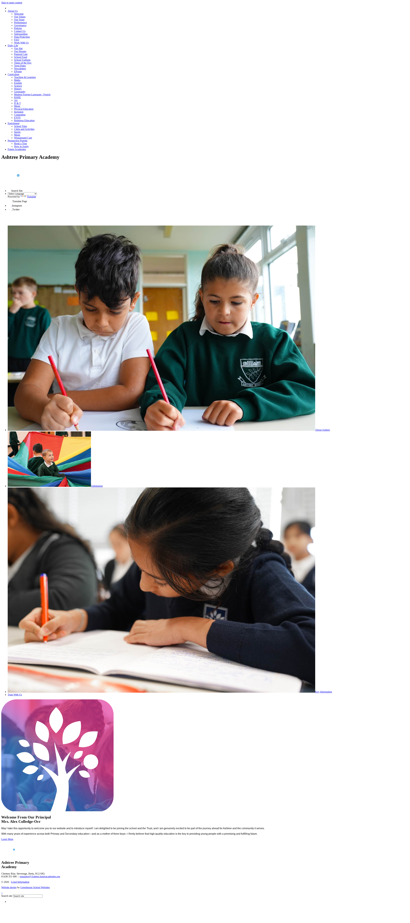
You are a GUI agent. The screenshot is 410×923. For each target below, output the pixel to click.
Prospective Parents (17, 140)
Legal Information (20, 882)
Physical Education (23, 109)
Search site (6, 896)
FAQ (16, 39)
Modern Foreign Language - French (32, 94)
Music (17, 106)
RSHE (17, 97)
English (18, 83)
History (18, 88)
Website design (8, 887)
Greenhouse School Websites (35, 887)
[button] (9, 190)
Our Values (19, 16)
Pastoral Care (21, 54)
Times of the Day (23, 62)
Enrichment (13, 123)
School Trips (20, 126)
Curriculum (13, 74)
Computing (19, 114)
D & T (17, 103)
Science (18, 86)
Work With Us (21, 42)
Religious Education (24, 120)
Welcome (19, 13)
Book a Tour (20, 143)
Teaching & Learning (25, 77)
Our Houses (20, 51)
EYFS (17, 117)
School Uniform (22, 60)
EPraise (18, 71)
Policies (18, 28)
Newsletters (20, 68)
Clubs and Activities (24, 129)
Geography (19, 91)
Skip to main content (11, 2)
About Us (13, 11)
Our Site (18, 48)
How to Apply (21, 146)
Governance (20, 25)
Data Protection (22, 37)
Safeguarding (21, 34)
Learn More (7, 839)
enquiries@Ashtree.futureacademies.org (40, 876)
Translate (31, 196)
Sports (17, 132)
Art (15, 100)
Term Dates (20, 65)
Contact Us (19, 31)
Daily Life (13, 45)
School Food (20, 57)
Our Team (19, 19)
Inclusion (18, 111)
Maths (17, 80)
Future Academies (17, 149)
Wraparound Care (23, 137)
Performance (20, 22)
